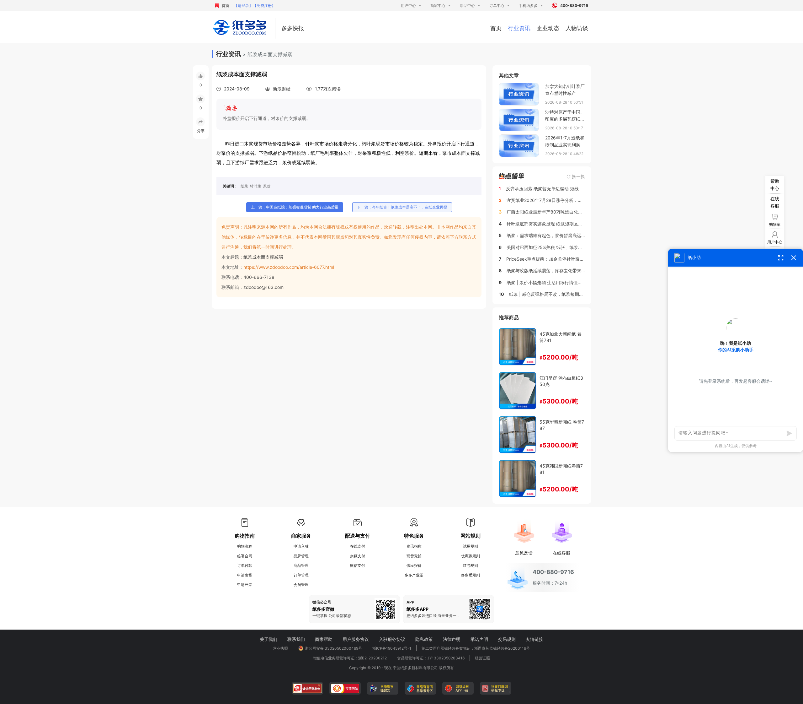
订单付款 (244, 565)
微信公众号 (321, 602)
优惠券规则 (470, 556)
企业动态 (548, 28)
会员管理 (301, 584)
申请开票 (244, 584)
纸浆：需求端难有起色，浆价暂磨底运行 (546, 235)
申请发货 (244, 575)
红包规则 (470, 565)
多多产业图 (414, 575)
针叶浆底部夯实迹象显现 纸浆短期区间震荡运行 (553, 223)
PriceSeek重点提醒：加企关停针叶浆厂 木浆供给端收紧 (561, 259)
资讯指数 (414, 546)
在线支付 (357, 546)
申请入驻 (301, 546)
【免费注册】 (264, 5)
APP (410, 602)
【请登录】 (243, 5)
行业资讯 (519, 28)
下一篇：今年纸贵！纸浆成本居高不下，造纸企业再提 (402, 207)
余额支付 (357, 556)
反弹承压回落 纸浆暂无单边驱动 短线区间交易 (551, 188)
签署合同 (244, 556)
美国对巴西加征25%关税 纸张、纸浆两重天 (549, 247)
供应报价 (414, 565)
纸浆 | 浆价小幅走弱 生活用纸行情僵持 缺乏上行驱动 (558, 282)
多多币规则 (470, 575)
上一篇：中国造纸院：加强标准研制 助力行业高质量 (294, 207)
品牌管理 (301, 556)
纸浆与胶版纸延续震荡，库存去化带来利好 (548, 270)
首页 (225, 5)
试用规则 (470, 546)
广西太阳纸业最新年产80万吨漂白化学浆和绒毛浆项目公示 (564, 211)
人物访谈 (577, 28)
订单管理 (301, 575)
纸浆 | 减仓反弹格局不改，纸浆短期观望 (548, 294)
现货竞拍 (414, 556)
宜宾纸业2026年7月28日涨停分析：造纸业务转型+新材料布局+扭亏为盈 (578, 200)
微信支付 (357, 565)
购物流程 (244, 546)
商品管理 (301, 565)
